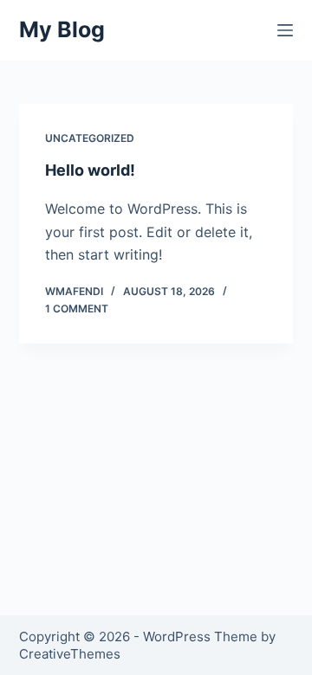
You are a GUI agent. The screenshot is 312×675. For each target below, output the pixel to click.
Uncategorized (89, 138)
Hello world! (90, 170)
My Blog (62, 29)
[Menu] (285, 30)
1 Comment (76, 308)
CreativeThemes (69, 654)
